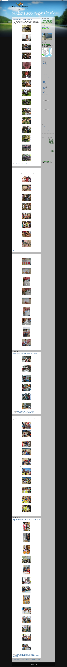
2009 (43, 91)
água (17, 163)
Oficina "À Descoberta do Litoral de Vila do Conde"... (48, 70)
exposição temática (27, 655)
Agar (17, 655)
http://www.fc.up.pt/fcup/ (45, 130)
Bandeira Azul (20, 163)
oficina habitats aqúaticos (30, 412)
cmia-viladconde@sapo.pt (45, 27)
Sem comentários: (32, 162)
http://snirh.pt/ (44, 126)
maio (44, 83)
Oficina (36, 249)
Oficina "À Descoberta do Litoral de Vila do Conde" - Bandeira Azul (25, 169)
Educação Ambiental (25, 163)
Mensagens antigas (36, 659)
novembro (45, 63)
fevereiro (44, 87)
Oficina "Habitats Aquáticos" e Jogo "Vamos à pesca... (48, 74)
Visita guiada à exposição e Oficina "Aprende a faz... (48, 77)
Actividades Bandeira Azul (18, 416)
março (44, 86)
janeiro (44, 88)
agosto (44, 67)
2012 (43, 61)
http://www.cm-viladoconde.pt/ (46, 127)
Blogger (40, 664)
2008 (43, 92)
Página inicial (27, 659)
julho (44, 81)
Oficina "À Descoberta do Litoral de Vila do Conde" (22, 19)
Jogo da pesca (25, 412)
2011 (43, 62)
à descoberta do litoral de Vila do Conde (22, 249)
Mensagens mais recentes (18, 659)
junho (44, 82)
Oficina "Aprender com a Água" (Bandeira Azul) (21, 255)
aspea (42, 125)
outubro (44, 64)
